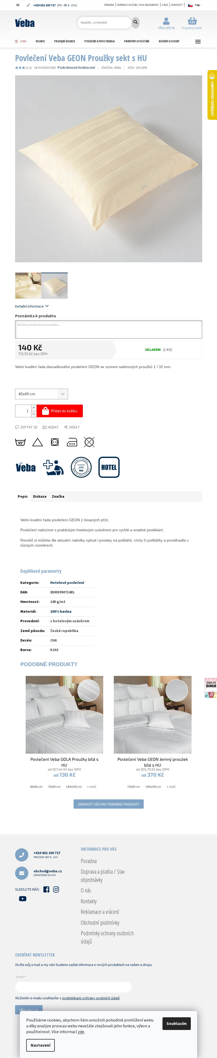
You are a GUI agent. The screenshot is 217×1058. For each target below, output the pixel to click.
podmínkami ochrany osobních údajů (91, 998)
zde (81, 1032)
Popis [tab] (23, 496)
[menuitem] (25, 41)
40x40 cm (36, 787)
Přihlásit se (28, 1010)
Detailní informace (29, 306)
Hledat (136, 23)
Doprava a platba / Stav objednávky (138, 5)
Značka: (111, 67)
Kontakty (177, 5)
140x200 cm (74, 787)
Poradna (109, 5)
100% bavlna (60, 611)
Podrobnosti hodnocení (76, 67)
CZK (197, 5)
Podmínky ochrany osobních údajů (107, 937)
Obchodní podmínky (100, 922)
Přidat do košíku (64, 411)
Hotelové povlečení (67, 582)
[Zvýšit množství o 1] (34, 408)
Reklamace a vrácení (100, 911)
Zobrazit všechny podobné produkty (108, 804)
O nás (165, 5)
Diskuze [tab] (40, 496)
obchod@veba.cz (48, 873)
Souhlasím (176, 1024)
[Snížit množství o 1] (34, 414)
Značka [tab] (58, 496)
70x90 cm (54, 787)
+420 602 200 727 (47, 855)
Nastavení (40, 1045)
